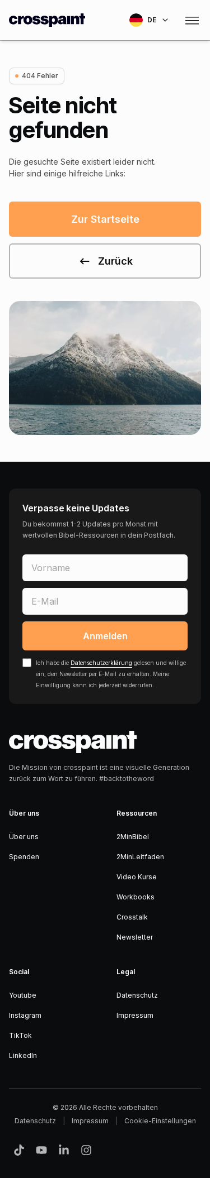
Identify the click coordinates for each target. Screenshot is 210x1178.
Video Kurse (136, 877)
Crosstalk (132, 917)
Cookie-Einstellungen (160, 1121)
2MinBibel (132, 836)
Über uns (24, 836)
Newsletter (134, 937)
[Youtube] (41, 1150)
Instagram (25, 1015)
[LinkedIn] (64, 1150)
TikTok (20, 1035)
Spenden (24, 857)
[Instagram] (86, 1150)
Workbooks (135, 897)
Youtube (22, 995)
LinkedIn (23, 1055)
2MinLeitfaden (140, 857)
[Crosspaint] (47, 20)
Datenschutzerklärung (101, 662)
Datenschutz (137, 995)
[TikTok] (19, 1150)
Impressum (134, 1015)
